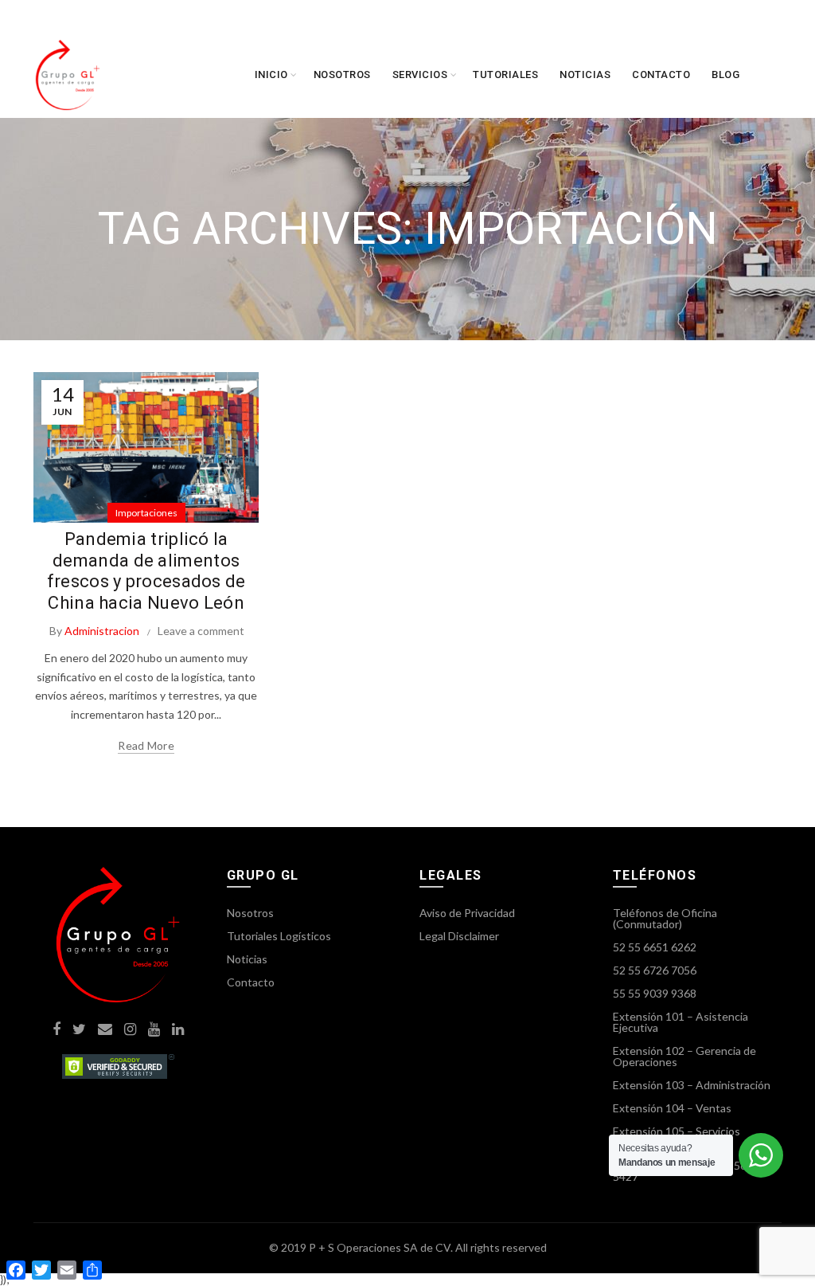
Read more (146, 745)
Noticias (585, 74)
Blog (725, 74)
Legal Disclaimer (459, 936)
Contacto (661, 74)
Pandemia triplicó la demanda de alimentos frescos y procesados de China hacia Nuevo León (146, 570)
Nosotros (342, 74)
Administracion (101, 630)
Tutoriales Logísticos (279, 936)
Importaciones (146, 513)
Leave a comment (201, 630)
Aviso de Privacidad (467, 912)
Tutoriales (505, 74)
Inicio (271, 74)
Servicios (420, 74)
